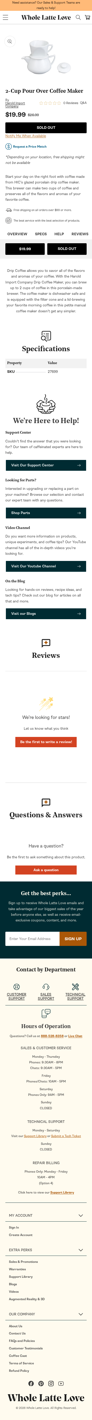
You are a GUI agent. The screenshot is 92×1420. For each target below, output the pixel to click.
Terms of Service (21, 1363)
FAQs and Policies (22, 1341)
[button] (5, 17)
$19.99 (25, 249)
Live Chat (75, 1036)
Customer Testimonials (26, 1348)
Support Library (35, 1136)
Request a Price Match (30, 147)
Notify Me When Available (25, 136)
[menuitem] (48, 1227)
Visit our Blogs (23, 613)
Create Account (20, 1235)
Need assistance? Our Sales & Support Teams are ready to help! (46, 5)
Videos (14, 1292)
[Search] (78, 17)
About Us (15, 1326)
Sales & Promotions (23, 1262)
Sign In (14, 1227)
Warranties (17, 1269)
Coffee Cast (18, 1356)
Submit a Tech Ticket (66, 1136)
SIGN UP (73, 939)
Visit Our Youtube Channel (33, 566)
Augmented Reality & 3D (27, 1299)
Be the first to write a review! (46, 742)
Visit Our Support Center (32, 465)
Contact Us (17, 1333)
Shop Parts (20, 513)
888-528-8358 (52, 1036)
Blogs (13, 1284)
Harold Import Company (15, 105)
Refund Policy (19, 1371)
